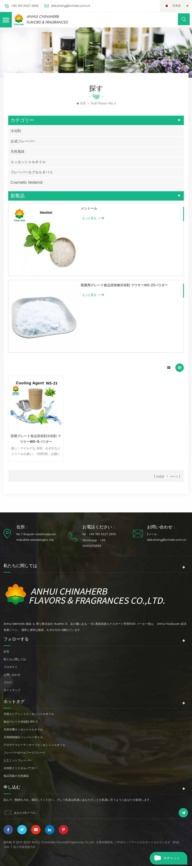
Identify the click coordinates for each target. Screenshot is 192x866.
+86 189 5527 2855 (25, 6)
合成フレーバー (23, 141)
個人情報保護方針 (24, 847)
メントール (89, 208)
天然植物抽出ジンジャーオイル (23, 737)
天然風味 (18, 152)
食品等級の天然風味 (16, 776)
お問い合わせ (12, 675)
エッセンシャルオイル (28, 162)
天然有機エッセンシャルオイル (23, 729)
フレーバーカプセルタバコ (32, 172)
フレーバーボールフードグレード (25, 753)
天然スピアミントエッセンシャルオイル (29, 714)
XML (6, 847)
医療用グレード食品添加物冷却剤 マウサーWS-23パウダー (124, 285)
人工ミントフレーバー (18, 760)
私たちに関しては (15, 659)
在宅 (83, 103)
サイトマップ (12, 690)
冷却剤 (16, 131)
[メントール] (44, 239)
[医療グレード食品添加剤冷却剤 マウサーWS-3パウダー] (36, 403)
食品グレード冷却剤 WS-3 (20, 722)
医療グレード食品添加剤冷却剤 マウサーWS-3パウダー (36, 438)
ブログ (8, 682)
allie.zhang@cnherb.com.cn (70, 6)
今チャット (171, 858)
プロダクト (11, 667)
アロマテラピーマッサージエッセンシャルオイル (34, 745)
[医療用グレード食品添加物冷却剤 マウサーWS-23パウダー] (44, 316)
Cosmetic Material (27, 183)
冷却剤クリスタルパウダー (20, 768)
